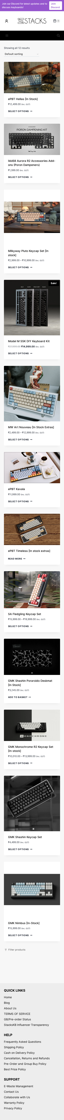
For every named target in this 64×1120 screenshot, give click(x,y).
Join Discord (55, 5)
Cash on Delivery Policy (19, 1052)
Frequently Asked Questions (22, 1041)
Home (8, 997)
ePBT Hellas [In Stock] (23, 99)
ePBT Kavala (16, 489)
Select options (18, 111)
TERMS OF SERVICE (17, 1013)
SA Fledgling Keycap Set (24, 614)
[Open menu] (7, 35)
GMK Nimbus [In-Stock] (24, 923)
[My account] (6, 21)
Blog (7, 1002)
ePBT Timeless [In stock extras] (29, 551)
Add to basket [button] (18, 697)
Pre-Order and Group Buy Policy (25, 1063)
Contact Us (11, 1091)
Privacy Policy (13, 1108)
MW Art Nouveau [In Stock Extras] (31, 427)
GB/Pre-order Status (17, 1019)
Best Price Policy (15, 1069)
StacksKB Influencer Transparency (26, 1025)
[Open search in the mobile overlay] (58, 35)
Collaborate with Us (17, 1097)
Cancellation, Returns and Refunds (27, 1058)
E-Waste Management (18, 1086)
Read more (15, 558)
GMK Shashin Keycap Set (25, 837)
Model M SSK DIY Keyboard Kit (29, 341)
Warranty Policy (14, 1102)
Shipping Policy (14, 1047)
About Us (10, 1008)
